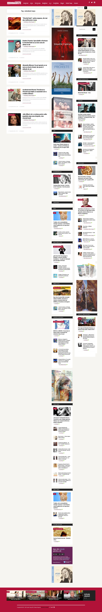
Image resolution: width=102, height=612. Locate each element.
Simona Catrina (86, 241)
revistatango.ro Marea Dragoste (29, 21)
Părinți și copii (57, 288)
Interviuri (11, 41)
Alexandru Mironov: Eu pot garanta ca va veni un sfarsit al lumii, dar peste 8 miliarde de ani (35, 67)
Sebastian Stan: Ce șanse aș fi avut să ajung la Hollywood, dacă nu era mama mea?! (88, 136)
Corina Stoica (81, 215)
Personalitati (11, 114)
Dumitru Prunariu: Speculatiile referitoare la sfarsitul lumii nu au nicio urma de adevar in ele (35, 42)
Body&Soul (44, 3)
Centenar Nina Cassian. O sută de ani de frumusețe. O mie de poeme (64, 450)
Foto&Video (56, 3)
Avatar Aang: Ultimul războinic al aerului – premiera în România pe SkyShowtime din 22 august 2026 (61, 146)
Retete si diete (81, 167)
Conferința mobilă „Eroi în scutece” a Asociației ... (73, 598)
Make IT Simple (10, 591)
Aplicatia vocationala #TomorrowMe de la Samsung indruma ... (16, 598)
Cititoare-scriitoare (58, 528)
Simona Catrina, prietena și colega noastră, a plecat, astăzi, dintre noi (89, 220)
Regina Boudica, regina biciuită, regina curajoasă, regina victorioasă (64, 193)
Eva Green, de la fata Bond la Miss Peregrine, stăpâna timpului (88, 150)
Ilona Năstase (81, 120)
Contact (76, 3)
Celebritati (25, 3)
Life (54, 212)
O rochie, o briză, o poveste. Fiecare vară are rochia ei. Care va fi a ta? (64, 233)
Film (55, 135)
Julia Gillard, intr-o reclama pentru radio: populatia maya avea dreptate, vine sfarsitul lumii (35, 116)
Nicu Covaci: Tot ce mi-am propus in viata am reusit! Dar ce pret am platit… (88, 246)
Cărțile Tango (69, 3)
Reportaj (10, 18)
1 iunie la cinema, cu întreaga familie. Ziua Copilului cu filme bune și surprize (64, 162)
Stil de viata (37, 3)
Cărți (55, 408)
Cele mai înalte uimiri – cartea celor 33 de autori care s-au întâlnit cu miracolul (64, 458)
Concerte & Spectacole (58, 321)
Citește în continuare (27, 29)
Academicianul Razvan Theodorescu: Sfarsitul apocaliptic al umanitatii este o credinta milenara (35, 91)
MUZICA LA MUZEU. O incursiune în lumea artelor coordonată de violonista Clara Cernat (61, 332)
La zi (50, 3)
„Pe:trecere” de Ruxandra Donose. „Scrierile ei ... (35, 598)
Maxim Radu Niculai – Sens (84, 92)
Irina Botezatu (86, 153)
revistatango (61, 157)
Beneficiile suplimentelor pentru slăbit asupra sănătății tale (88, 186)
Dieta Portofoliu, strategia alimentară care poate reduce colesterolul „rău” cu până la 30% (86, 178)
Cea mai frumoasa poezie (83, 83)
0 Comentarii (22, 33)
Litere (31, 3)
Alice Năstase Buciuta (62, 196)
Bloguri (62, 3)
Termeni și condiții (44, 607)
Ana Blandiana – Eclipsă (54, 598)
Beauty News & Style (58, 246)
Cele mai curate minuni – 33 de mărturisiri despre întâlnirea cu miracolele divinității (64, 480)
